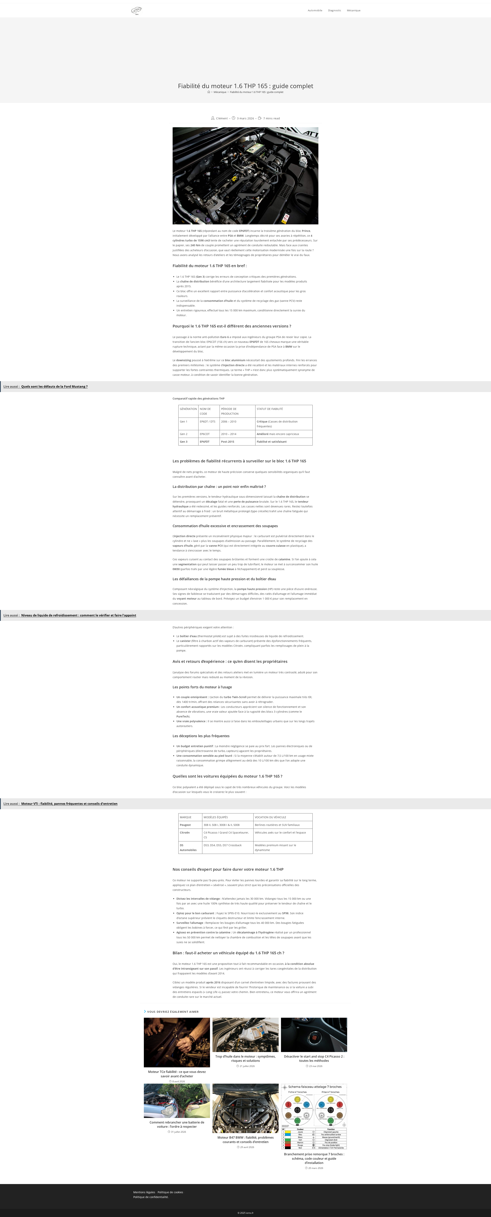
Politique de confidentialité (150, 1197)
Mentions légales (144, 1192)
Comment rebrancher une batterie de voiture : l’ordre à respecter (177, 1124)
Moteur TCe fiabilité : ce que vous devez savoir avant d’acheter (177, 1074)
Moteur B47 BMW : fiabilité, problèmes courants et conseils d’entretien (245, 1139)
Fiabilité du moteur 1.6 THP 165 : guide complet (256, 92)
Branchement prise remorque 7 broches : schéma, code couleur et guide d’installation (314, 1158)
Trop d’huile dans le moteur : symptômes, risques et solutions (245, 1058)
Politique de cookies (170, 1192)
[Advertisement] (245, 53)
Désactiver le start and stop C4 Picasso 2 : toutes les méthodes (314, 1058)
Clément (222, 118)
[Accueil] (209, 92)
